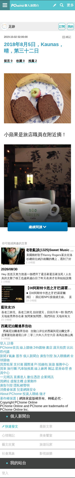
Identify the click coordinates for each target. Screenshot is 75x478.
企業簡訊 (47, 377)
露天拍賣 (59, 347)
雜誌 (51, 368)
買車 (3, 368)
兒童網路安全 (26, 389)
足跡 (12, 26)
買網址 (5, 381)
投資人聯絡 (31, 393)
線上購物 (26, 347)
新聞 (3, 356)
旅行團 (12, 368)
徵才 (42, 393)
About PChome (11, 393)
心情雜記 (8, 435)
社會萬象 (8, 453)
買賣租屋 (6, 364)
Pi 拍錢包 (41, 364)
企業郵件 (30, 381)
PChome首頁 (9, 347)
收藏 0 (20, 60)
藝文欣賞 (8, 444)
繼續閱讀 (35, 227)
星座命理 (61, 368)
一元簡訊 (6, 377)
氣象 (12, 356)
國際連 (29, 364)
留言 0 (8, 60)
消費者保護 (8, 389)
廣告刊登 (46, 356)
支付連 (18, 364)
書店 (49, 347)
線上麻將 (40, 368)
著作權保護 (8, 398)
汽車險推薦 (26, 368)
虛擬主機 (16, 381)
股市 (19, 356)
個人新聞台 (31, 356)
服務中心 (62, 364)
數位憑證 (33, 377)
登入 (3, 343)
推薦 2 (32, 60)
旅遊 (52, 364)
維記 (68, 36)
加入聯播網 (62, 356)
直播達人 (20, 377)
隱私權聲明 (22, 385)
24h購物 (39, 347)
